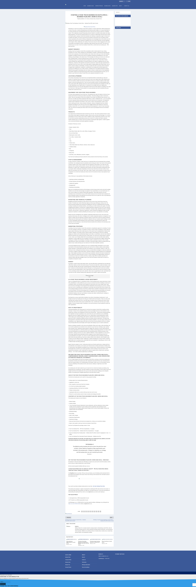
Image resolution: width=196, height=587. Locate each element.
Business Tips (115, 5)
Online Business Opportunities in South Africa (70, 542)
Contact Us (126, 5)
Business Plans (90, 5)
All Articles (87, 18)
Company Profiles (99, 5)
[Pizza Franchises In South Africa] (107, 539)
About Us (83, 557)
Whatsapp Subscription (86, 564)
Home (84, 5)
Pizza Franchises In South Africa (107, 542)
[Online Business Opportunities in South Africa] (71, 539)
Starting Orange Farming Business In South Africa (95, 542)
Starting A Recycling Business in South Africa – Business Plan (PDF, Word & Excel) (83, 543)
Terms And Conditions (85, 567)
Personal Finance (68, 567)
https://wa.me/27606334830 (74, 503)
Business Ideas (107, 5)
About (120, 5)
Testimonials (84, 562)
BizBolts (83, 18)
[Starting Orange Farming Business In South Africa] (95, 539)
